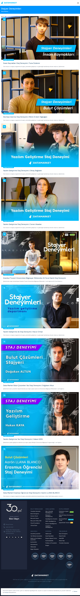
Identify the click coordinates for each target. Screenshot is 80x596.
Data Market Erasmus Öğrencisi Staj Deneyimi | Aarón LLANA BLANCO (31, 493)
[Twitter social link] (18, 537)
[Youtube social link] (21, 537)
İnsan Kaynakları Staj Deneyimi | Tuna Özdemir (21, 63)
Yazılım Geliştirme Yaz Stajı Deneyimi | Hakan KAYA (23, 439)
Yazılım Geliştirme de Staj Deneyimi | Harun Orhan (23, 332)
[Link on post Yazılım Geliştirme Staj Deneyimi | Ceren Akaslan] (40, 199)
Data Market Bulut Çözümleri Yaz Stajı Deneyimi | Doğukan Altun (28, 385)
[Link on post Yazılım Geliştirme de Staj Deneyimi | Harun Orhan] (40, 306)
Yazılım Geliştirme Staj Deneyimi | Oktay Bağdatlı (22, 170)
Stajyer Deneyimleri (8, 59)
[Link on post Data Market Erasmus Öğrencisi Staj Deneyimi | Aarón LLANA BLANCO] (40, 467)
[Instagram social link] (12, 537)
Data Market (4, 11)
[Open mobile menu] (78, 3)
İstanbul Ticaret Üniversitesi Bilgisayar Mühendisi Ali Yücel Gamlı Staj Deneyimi (34, 278)
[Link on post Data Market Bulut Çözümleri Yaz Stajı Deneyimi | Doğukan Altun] (40, 360)
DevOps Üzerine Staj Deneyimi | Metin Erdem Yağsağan (25, 117)
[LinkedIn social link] (15, 537)
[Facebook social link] (10, 537)
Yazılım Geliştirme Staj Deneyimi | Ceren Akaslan (22, 224)
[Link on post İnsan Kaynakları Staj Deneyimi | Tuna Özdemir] (40, 38)
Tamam (75, 591)
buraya (6, 592)
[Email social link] (7, 537)
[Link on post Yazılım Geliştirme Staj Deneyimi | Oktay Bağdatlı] (40, 145)
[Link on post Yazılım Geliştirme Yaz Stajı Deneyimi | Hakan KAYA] (40, 414)
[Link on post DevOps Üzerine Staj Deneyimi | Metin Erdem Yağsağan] (40, 91)
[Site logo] (9, 2)
